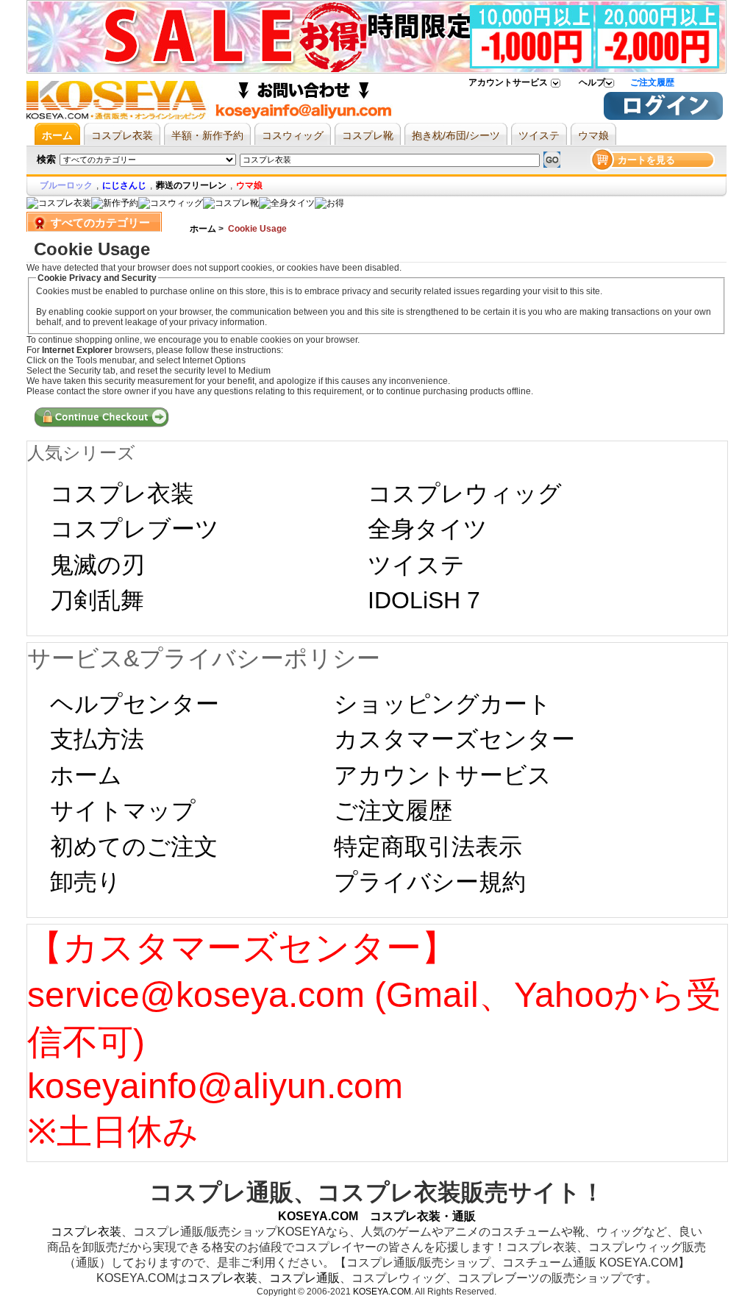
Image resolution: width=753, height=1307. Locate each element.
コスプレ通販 (304, 1278)
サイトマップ (123, 810)
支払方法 (97, 739)
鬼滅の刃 (97, 565)
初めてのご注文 (134, 846)
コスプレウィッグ (465, 493)
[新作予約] (114, 203)
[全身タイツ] (287, 203)
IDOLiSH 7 (424, 600)
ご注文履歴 (652, 82)
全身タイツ (428, 529)
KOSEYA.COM (382, 1291)
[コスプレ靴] (231, 203)
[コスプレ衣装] (58, 203)
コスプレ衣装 (122, 493)
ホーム (203, 229)
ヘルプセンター (134, 704)
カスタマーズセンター (454, 739)
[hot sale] (329, 203)
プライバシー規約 (430, 882)
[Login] (663, 117)
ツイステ (416, 565)
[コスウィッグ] (170, 203)
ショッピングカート (443, 704)
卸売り (85, 882)
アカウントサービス (508, 82)
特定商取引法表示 (428, 846)
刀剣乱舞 (97, 600)
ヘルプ (592, 82)
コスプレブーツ (134, 529)
